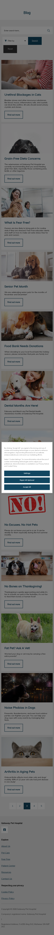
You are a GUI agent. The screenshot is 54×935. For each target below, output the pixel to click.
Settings (27, 473)
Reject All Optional (27, 480)
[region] (27, 467)
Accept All (27, 487)
